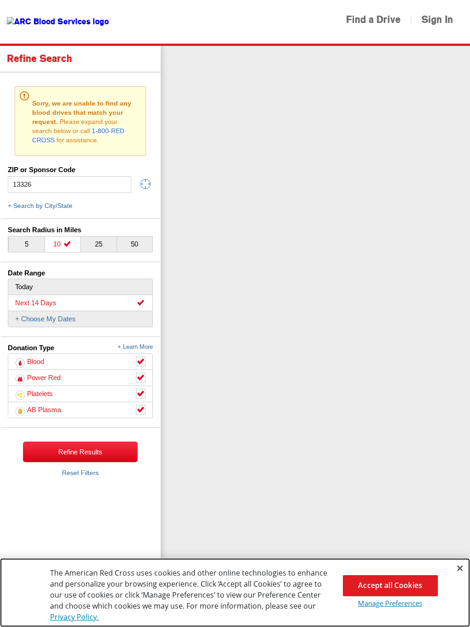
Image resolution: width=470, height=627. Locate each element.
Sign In (437, 20)
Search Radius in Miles (44, 230)
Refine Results (80, 452)
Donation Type (80, 348)
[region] (235, 592)
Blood (35, 361)
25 (98, 244)
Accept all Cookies (390, 585)
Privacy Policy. (74, 617)
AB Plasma (44, 410)
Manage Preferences (390, 603)
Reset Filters (80, 472)
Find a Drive (373, 20)
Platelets (40, 393)
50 (134, 244)
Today (24, 287)
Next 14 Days (35, 303)
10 (57, 244)
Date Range (26, 273)
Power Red (44, 377)
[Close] (460, 568)
